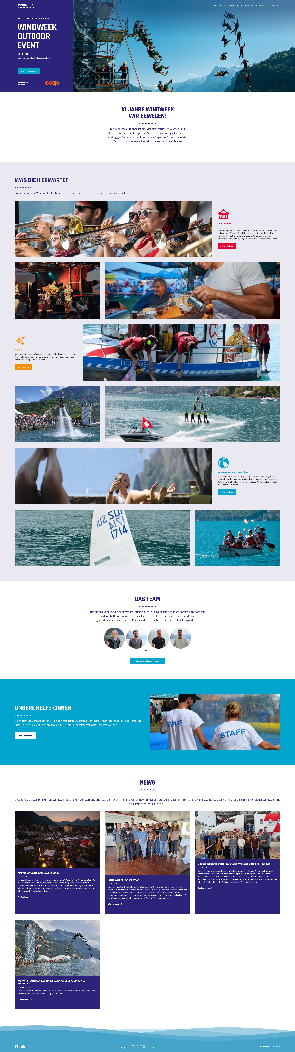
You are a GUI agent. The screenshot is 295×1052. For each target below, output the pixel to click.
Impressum (276, 1046)
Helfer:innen (236, 5)
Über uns (260, 5)
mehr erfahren (226, 245)
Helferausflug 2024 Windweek (123, 879)
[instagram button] (29, 1047)
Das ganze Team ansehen (147, 660)
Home (213, 5)
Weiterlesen (43, 890)
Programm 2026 (28, 71)
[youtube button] (23, 1047)
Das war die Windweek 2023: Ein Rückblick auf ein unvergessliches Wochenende (51, 982)
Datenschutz (264, 1046)
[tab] (146, 650)
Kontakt (275, 5)
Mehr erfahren (25, 735)
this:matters (129, 1048)
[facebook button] (16, 1047)
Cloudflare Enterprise (151, 1048)
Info (222, 5)
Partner (249, 5)
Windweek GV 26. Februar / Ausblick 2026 (38, 872)
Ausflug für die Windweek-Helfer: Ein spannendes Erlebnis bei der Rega (234, 863)
